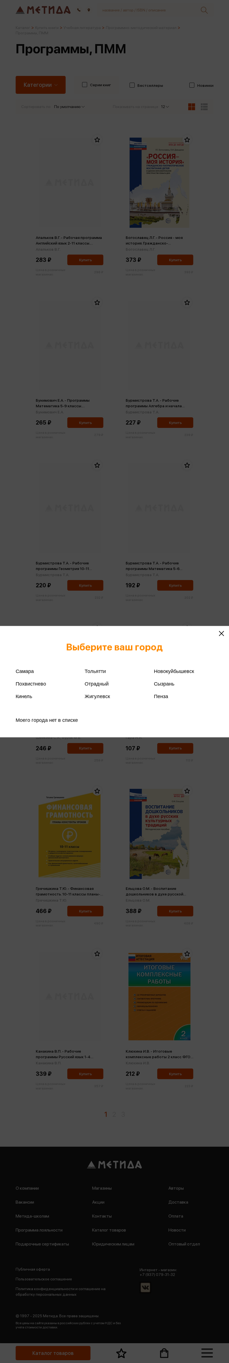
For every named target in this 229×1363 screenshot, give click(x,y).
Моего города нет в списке (47, 720)
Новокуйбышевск (174, 671)
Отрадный (97, 683)
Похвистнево (31, 683)
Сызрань (164, 683)
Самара (25, 671)
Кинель (24, 696)
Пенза (161, 696)
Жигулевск (97, 696)
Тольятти (95, 671)
